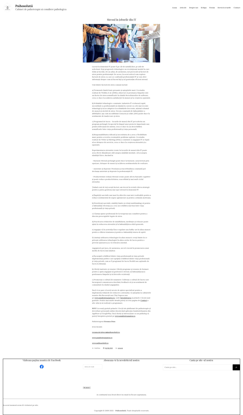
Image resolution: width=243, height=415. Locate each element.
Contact (143, 300)
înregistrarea (125, 298)
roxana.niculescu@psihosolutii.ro (106, 332)
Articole (120, 348)
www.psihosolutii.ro (100, 343)
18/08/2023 (109, 348)
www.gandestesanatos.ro (105, 298)
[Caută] (236, 367)
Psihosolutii (24, 6)
